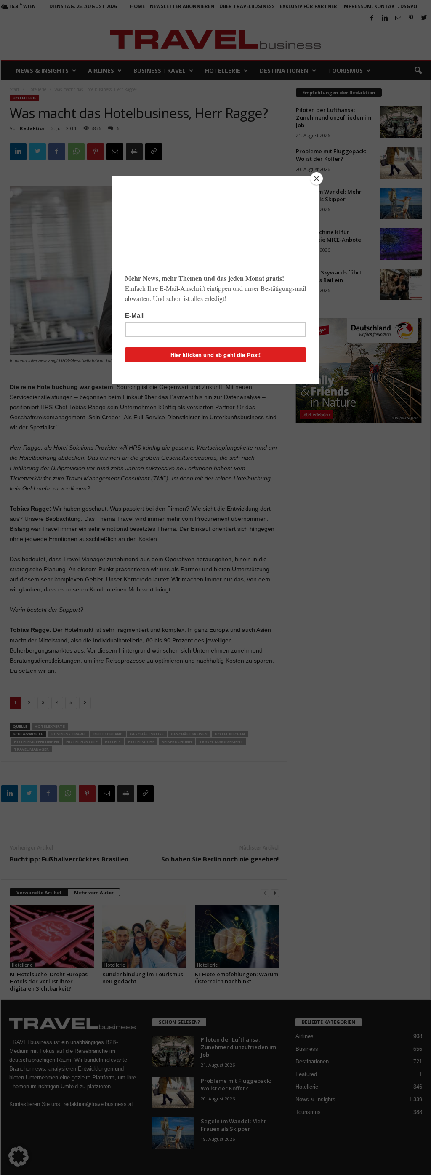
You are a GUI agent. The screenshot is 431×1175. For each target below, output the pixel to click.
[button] (18, 1156)
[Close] (316, 178)
